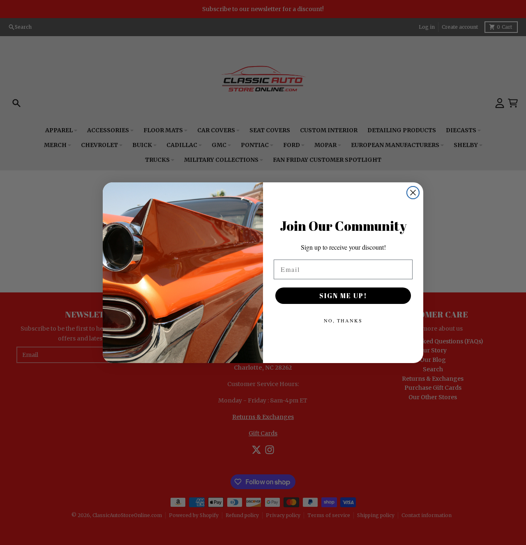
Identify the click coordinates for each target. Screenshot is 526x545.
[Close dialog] (413, 192)
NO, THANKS (343, 320)
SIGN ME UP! (343, 295)
